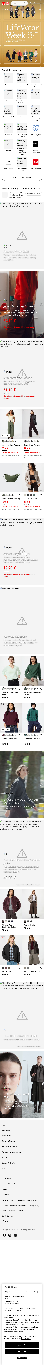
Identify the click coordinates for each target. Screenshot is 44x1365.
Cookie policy (26, 1339)
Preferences (22, 1358)
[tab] (5, 9)
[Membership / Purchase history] (30, 3)
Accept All (22, 1345)
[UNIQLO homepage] (5, 3)
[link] (20, 1200)
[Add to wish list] (19, 441)
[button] (11, 424)
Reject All (22, 1351)
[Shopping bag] (35, 3)
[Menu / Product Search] (40, 3)
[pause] (41, 304)
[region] (22, 1324)
